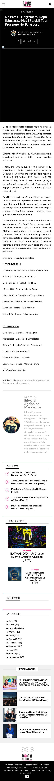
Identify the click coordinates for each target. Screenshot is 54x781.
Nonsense (11, 653)
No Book (10, 624)
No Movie (11, 631)
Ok (27, 777)
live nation (7, 383)
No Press (10, 639)
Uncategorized (13, 657)
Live (47, 380)
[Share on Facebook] (18, 41)
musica (16, 383)
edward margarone (36, 380)
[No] (50, 771)
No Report (11, 642)
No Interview (12, 628)
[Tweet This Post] (23, 41)
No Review (11, 646)
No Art (9, 621)
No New (10, 635)
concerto (21, 380)
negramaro (26, 383)
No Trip (9, 649)
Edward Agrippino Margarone (32, 32)
